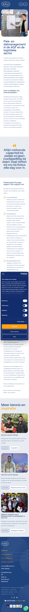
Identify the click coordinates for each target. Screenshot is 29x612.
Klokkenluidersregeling (7, 592)
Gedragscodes (13, 589)
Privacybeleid (4, 589)
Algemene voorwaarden (17, 587)
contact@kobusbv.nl (7, 566)
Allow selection (14, 331)
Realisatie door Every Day (7, 594)
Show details (20, 321)
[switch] (25, 305)
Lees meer (5, 448)
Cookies (16, 592)
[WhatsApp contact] (25, 608)
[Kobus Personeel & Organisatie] (14, 600)
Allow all (14, 326)
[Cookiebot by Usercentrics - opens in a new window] (20, 274)
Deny (14, 336)
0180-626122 (5, 568)
